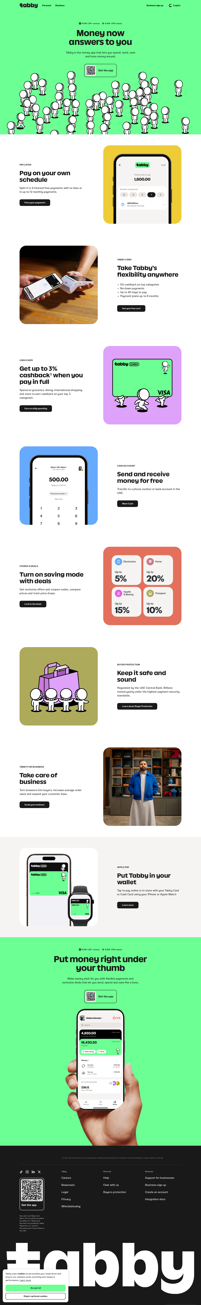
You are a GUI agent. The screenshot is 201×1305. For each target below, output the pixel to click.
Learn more (25, 1280)
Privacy (66, 1199)
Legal (64, 1192)
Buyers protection (114, 1192)
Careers (66, 1178)
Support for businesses (159, 1178)
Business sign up (155, 1185)
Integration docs (155, 1199)
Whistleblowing (70, 1206)
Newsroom (68, 1185)
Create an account (156, 1192)
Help (106, 1178)
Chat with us (111, 1185)
